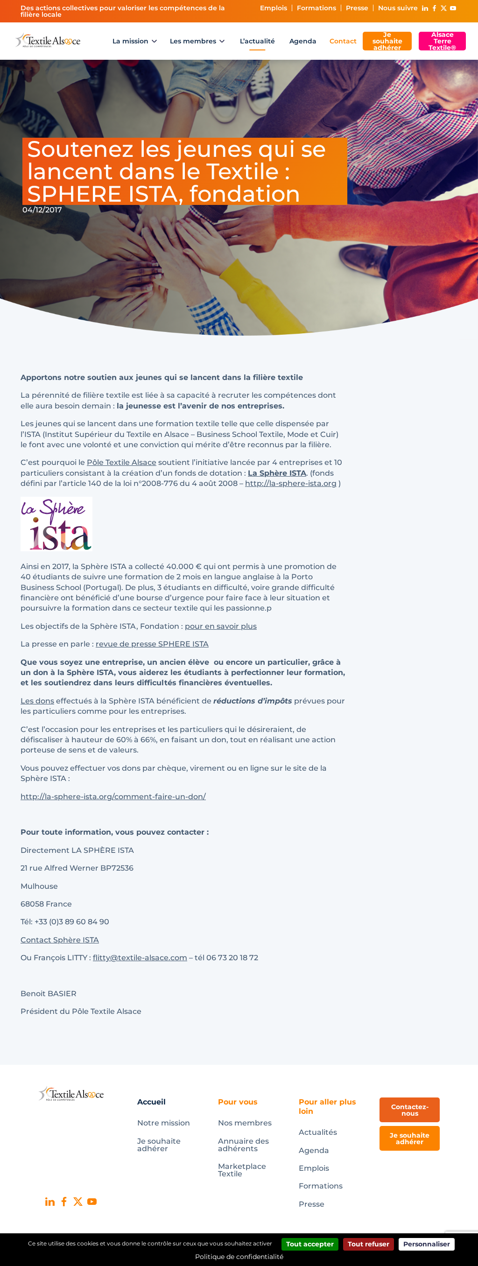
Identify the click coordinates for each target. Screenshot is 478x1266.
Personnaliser (426, 1244)
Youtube (452, 8)
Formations (316, 8)
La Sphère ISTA (277, 473)
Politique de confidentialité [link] (239, 1256)
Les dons (37, 700)
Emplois (273, 8)
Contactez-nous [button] (410, 1110)
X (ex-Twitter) (443, 8)
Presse (357, 8)
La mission (130, 41)
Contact (343, 41)
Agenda (302, 41)
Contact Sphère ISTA (60, 939)
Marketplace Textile (242, 1170)
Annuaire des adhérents (243, 1145)
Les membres (193, 41)
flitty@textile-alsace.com (140, 957)
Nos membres (245, 1122)
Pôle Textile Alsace (121, 462)
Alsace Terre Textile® (442, 41)
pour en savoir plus (221, 626)
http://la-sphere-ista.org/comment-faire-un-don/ (113, 796)
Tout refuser (368, 1244)
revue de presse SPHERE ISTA (152, 644)
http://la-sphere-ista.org (291, 483)
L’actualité (257, 41)
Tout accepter (310, 1244)
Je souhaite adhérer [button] (409, 1138)
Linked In (424, 8)
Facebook (434, 8)
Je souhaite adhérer (387, 41)
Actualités (318, 1132)
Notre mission (163, 1122)
